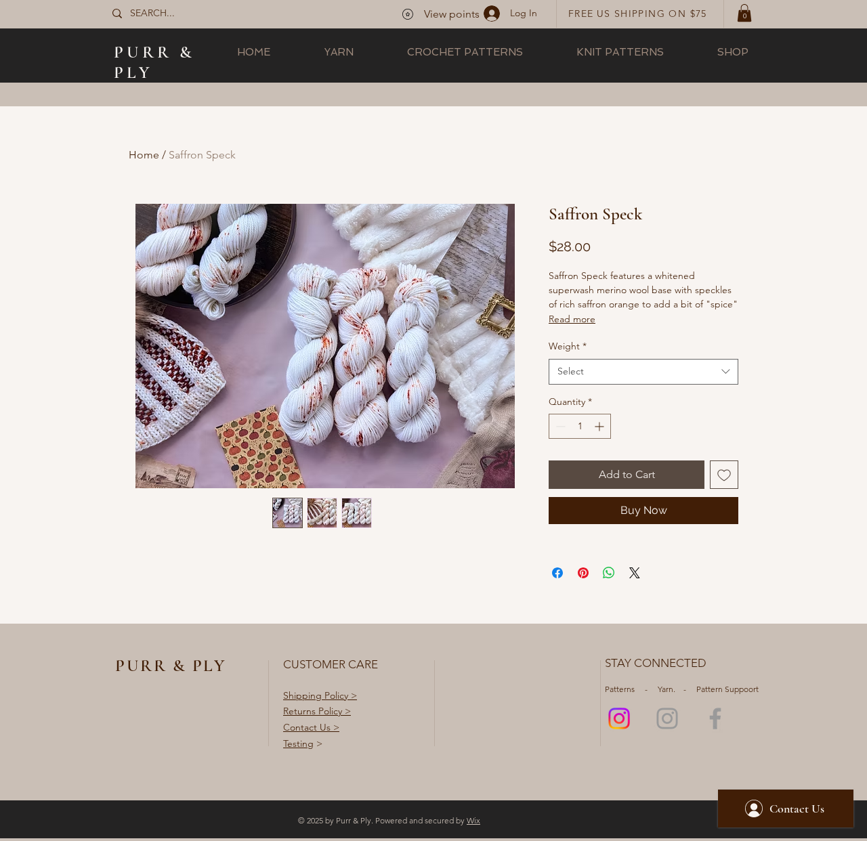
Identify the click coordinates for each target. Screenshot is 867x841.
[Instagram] (619, 718)
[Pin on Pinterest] (583, 573)
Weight (568, 346)
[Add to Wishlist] (724, 474)
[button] (744, 13)
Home (144, 154)
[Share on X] (635, 573)
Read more (572, 319)
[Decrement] (559, 426)
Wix (473, 820)
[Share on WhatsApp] (609, 573)
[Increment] (600, 426)
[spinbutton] (580, 426)
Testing (298, 743)
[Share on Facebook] (557, 573)
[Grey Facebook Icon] (715, 718)
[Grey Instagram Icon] (667, 718)
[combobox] (643, 372)
